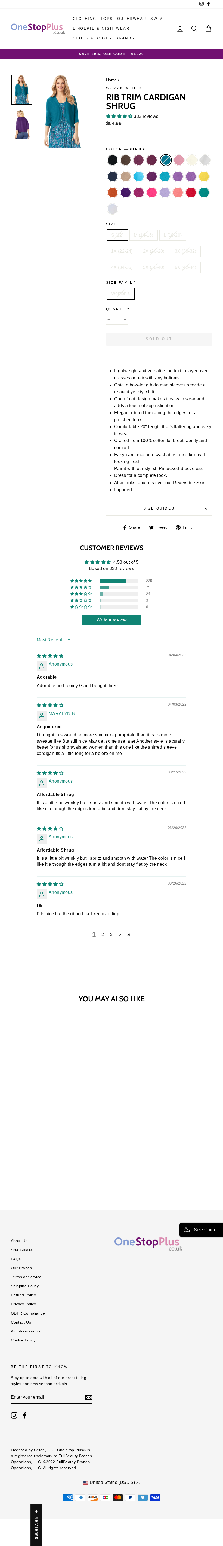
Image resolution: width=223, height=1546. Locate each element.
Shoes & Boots (92, 38)
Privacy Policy (23, 1304)
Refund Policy (23, 1295)
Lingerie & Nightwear (101, 28)
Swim (156, 19)
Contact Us (21, 1322)
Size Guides (159, 508)
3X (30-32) (185, 251)
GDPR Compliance (28, 1313)
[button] (120, 116)
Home (111, 80)
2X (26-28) (154, 251)
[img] (50, 656)
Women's (120, 293)
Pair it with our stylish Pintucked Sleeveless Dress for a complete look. (158, 472)
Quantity (118, 309)
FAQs (16, 1259)
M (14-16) (143, 235)
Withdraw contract (27, 1331)
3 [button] (111, 934)
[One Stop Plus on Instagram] (14, 1415)
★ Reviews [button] (36, 1525)
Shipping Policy (25, 1286)
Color (126, 149)
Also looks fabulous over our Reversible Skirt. (160, 482)
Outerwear (131, 19)
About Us (19, 1241)
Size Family (121, 283)
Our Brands (21, 1268)
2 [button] (102, 934)
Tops (106, 19)
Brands (125, 38)
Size (111, 224)
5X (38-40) (154, 267)
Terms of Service (26, 1277)
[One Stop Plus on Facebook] (24, 1415)
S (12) (117, 235)
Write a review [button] (112, 620)
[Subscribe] (88, 1397)
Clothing (85, 19)
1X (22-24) (122, 251)
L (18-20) (173, 235)
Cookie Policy (23, 1340)
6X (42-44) (185, 267)
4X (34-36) (122, 267)
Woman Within (124, 88)
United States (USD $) (112, 1482)
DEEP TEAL (165, 160)
